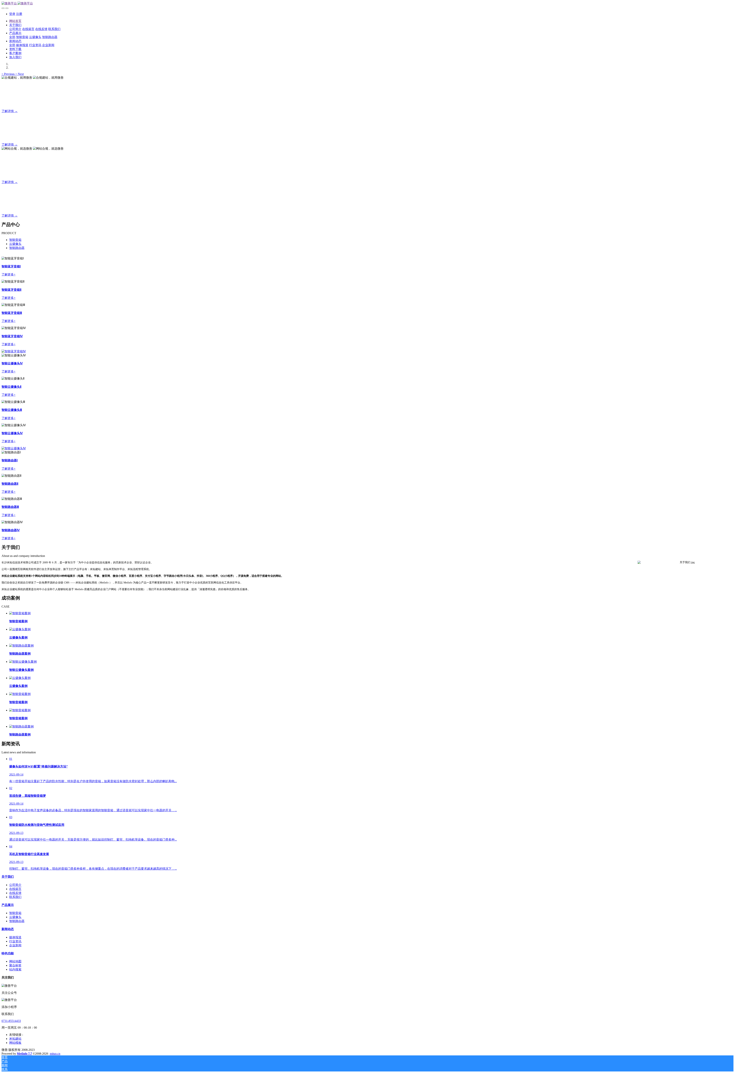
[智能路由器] (14, 448)
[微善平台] (367, 4)
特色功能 (8, 953)
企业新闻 (15, 945)
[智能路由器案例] (21, 645)
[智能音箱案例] (20, 613)
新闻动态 (8, 929)
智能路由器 (16, 247)
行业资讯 (15, 941)
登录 (12, 13)
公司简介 (15, 884)
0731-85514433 (11, 1020)
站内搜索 (15, 969)
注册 (19, 13)
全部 (12, 37)
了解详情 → (10, 111)
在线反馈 (15, 893)
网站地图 (15, 961)
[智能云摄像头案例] (23, 661)
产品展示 (8, 905)
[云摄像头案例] (20, 629)
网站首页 (15, 21)
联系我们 (15, 897)
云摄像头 (15, 243)
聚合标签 (15, 965)
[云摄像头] (14, 351)
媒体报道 (15, 937)
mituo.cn (55, 1053)
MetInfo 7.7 (24, 1053)
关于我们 (8, 876)
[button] (8, 74)
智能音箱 (15, 239)
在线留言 (15, 889)
